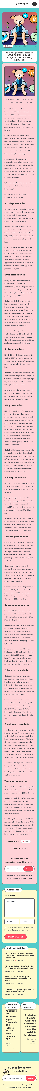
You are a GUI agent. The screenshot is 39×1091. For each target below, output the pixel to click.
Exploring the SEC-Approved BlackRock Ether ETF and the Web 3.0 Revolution (30, 1025)
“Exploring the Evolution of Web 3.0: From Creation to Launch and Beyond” (19, 967)
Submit (28, 869)
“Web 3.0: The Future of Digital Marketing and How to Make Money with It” (18, 978)
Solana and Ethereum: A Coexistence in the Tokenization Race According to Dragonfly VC (19, 955)
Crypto (9, 46)
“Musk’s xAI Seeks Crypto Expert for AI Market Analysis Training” (19, 990)
